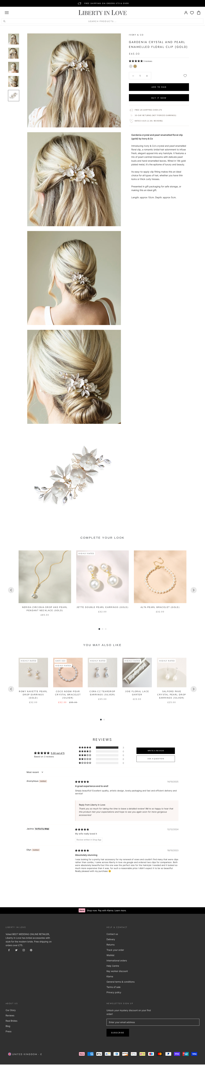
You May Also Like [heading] (102, 645)
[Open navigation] (7, 12)
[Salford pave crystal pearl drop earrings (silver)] (171, 672)
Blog (8, 1026)
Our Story (11, 1010)
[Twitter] (16, 950)
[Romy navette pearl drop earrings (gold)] (33, 672)
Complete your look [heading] (102, 537)
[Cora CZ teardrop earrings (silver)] (102, 672)
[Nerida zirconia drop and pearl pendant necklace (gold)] (45, 576)
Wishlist (110, 955)
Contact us (112, 934)
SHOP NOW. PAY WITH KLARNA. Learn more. (106, 3)
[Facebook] (9, 950)
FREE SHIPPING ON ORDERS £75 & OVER (106, 1)
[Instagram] (24, 950)
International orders (117, 960)
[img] (82, 781)
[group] (45, 583)
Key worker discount (117, 971)
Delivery (111, 939)
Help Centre (113, 965)
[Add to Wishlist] (185, 76)
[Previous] (11, 590)
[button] (136, 61)
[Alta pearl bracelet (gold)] (160, 576)
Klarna (110, 976)
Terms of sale (113, 987)
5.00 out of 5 (58, 753)
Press (8, 1031)
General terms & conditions (121, 981)
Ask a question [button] (156, 759)
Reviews (10, 1015)
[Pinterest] (31, 950)
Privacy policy (114, 992)
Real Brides (11, 1020)
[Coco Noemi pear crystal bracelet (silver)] (68, 672)
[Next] (194, 590)
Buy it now (159, 98)
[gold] (135, 66)
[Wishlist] (192, 13)
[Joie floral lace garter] (137, 672)
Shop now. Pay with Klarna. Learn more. (107, 910)
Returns (111, 944)
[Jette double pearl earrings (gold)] (102, 576)
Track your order (115, 950)
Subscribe (117, 1032)
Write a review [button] (156, 751)
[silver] (131, 66)
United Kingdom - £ (26, 1054)
